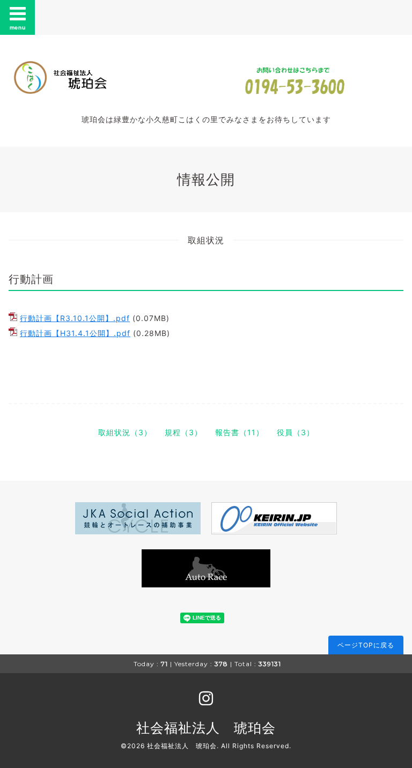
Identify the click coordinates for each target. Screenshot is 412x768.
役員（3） (295, 432)
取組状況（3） (125, 432)
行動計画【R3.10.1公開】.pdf (75, 318)
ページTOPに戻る (365, 645)
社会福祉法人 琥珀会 (206, 728)
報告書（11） (239, 432)
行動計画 (31, 279)
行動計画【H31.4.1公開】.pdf (75, 333)
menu (18, 27)
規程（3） (183, 432)
